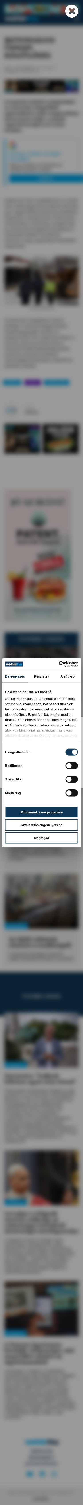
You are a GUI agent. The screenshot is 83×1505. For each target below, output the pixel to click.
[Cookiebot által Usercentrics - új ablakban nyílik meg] (59, 664)
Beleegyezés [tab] (15, 676)
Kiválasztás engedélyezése (41, 825)
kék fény (12, 382)
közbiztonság (56, 382)
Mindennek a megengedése (42, 812)
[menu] (77, 18)
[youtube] (30, 1474)
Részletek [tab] (41, 676)
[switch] (71, 765)
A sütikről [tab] (67, 676)
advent (33, 382)
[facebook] (42, 1474)
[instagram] (54, 1474)
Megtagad (41, 838)
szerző (29, 407)
